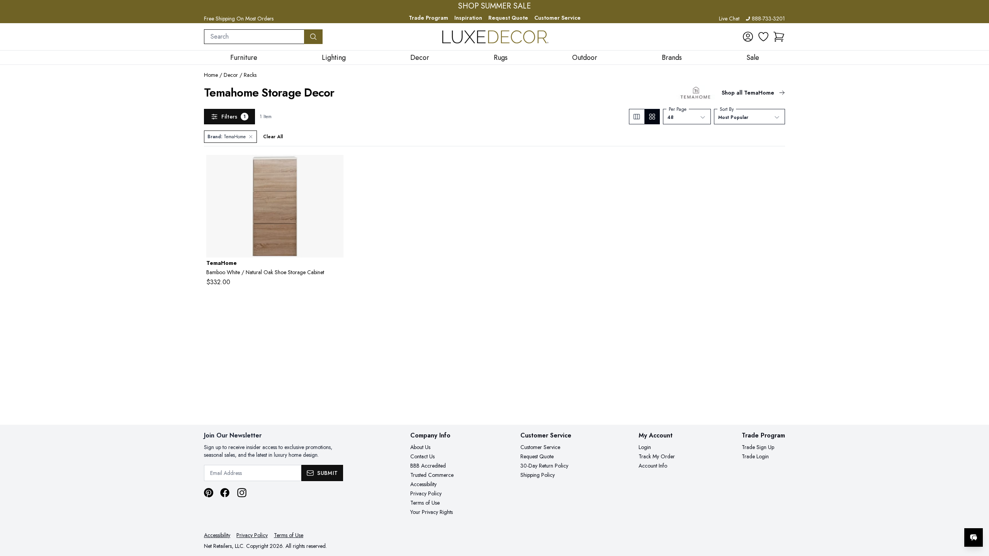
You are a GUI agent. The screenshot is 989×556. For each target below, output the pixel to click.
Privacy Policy (426, 493)
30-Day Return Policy (544, 466)
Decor (231, 75)
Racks (250, 75)
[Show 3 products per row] (636, 116)
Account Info (653, 466)
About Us (420, 447)
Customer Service (557, 18)
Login (645, 447)
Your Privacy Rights (431, 512)
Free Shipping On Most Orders (239, 18)
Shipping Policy (537, 475)
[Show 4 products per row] (651, 116)
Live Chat (729, 18)
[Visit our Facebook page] (224, 492)
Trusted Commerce (432, 475)
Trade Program (428, 18)
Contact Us (422, 456)
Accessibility (423, 484)
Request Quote (508, 18)
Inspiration (468, 18)
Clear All (273, 136)
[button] (779, 37)
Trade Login (755, 456)
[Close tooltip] (977, 514)
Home (211, 75)
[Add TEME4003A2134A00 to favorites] (334, 167)
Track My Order (657, 456)
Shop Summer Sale (494, 6)
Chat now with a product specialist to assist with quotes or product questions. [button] (919, 517)
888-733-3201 (768, 18)
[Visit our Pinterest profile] (208, 492)
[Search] (313, 36)
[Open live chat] (973, 537)
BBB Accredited (428, 466)
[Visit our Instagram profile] (241, 492)
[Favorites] (763, 37)
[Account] (748, 37)
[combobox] (254, 37)
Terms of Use (425, 503)
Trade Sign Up (758, 447)
